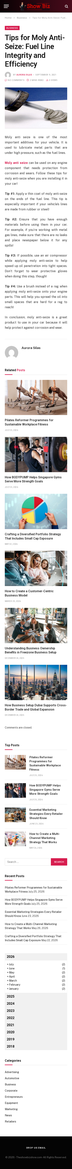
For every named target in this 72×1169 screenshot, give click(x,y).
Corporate (11, 1090)
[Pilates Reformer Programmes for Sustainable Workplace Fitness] (36, 397)
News (8, 1115)
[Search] (66, 6)
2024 (10, 1003)
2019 (10, 1039)
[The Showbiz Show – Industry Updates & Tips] (36, 6)
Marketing (11, 1109)
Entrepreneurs (14, 1096)
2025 (10, 996)
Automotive (12, 1078)
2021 (10, 1025)
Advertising (12, 1072)
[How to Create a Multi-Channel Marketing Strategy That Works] (15, 839)
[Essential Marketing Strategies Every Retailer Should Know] (15, 814)
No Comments (16, 80)
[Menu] (6, 6)
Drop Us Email (36, 1147)
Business (12, 28)
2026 (10, 957)
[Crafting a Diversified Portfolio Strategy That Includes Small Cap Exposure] (36, 511)
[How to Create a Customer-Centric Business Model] (36, 568)
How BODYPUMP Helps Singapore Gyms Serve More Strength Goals (45, 789)
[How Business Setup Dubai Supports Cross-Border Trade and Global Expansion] (36, 682)
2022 (10, 1018)
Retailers (10, 1121)
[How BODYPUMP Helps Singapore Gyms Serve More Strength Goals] (36, 454)
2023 (10, 1011)
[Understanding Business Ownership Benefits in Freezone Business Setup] (36, 625)
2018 (10, 1046)
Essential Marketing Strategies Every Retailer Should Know (46, 814)
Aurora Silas (24, 75)
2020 (10, 1032)
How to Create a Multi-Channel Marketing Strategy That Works (44, 838)
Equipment (11, 1103)
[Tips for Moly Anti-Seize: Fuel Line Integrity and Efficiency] (36, 107)
